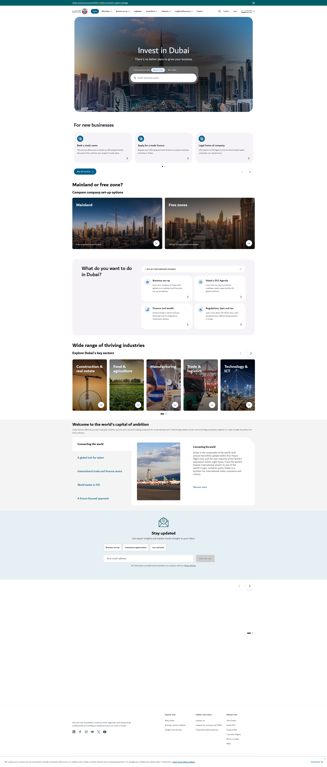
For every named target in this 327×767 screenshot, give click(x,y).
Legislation (138, 11)
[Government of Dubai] (80, 11)
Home (95, 11)
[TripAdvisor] (92, 731)
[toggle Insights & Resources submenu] (192, 11)
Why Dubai (105, 11)
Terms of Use (190, 565)
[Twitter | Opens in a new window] (98, 731)
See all (81, 632)
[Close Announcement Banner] (253, 2)
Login (235, 11)
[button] (317, 762)
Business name (158, 70)
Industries (165, 11)
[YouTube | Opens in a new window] (104, 731)
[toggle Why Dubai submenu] (111, 11)
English (226, 11)
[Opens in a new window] (103, 140)
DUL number (172, 70)
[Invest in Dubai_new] (77, 715)
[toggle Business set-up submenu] (129, 11)
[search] (219, 11)
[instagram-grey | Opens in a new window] (86, 731)
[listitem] (166, 288)
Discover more (200, 487)
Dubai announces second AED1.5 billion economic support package (100, 2)
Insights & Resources (182, 11)
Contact (200, 11)
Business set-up (121, 11)
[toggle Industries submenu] (170, 11)
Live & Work (150, 11)
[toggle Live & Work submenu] (156, 11)
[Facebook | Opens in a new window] (80, 731)
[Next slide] (242, 171)
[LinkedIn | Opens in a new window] (73, 731)
